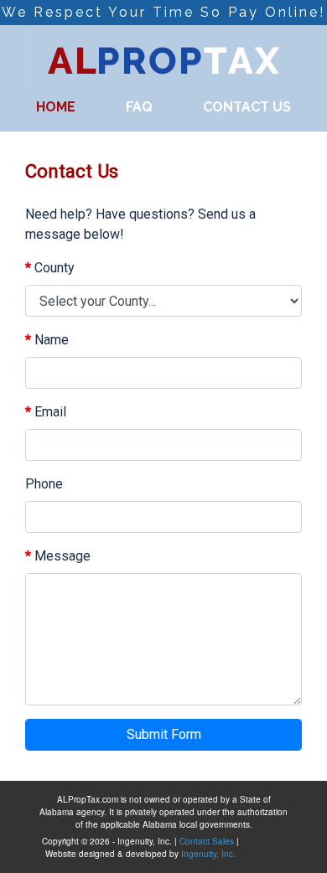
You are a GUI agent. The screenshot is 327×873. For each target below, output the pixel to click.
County (50, 268)
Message (58, 556)
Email (45, 412)
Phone (44, 484)
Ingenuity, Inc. (208, 854)
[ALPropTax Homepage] (163, 57)
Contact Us (247, 107)
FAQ (139, 107)
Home (55, 107)
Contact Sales (206, 841)
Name (47, 340)
